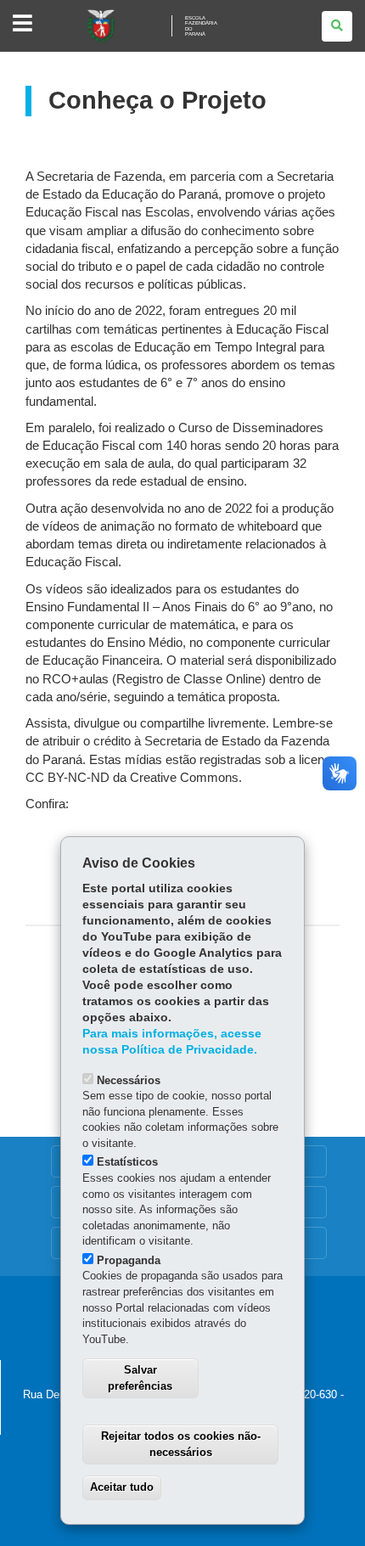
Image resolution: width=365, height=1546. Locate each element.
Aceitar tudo (122, 1487)
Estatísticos (127, 1161)
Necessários (128, 1080)
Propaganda (128, 1260)
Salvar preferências (140, 1377)
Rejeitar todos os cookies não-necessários (181, 1444)
